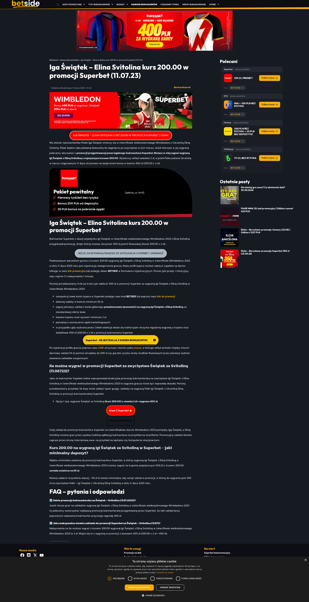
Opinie (212, 4)
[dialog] (154, 579)
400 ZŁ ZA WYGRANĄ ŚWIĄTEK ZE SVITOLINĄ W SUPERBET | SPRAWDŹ (120, 253)
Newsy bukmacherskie (194, 4)
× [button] (305, 560)
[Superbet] (228, 78)
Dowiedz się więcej (164, 573)
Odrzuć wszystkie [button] (170, 587)
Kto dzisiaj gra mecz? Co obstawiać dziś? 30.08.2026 (263, 189)
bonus (137, 348)
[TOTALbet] (228, 158)
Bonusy (121, 4)
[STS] (228, 104)
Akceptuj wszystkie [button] (139, 587)
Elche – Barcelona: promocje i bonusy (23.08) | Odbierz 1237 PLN (265, 231)
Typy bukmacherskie (99, 4)
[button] (58, 4)
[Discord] (29, 555)
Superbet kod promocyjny (217, 552)
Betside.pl (53, 60)
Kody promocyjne (72, 4)
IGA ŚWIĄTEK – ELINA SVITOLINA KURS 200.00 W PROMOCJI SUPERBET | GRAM (120, 135)
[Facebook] (22, 555)
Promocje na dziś (132, 552)
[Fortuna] (228, 131)
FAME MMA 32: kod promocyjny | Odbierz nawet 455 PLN (267, 210)
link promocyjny (77, 271)
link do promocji (165, 296)
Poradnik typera (170, 4)
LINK (101, 348)
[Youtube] (41, 555)
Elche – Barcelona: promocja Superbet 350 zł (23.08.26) (265, 252)
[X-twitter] (35, 555)
